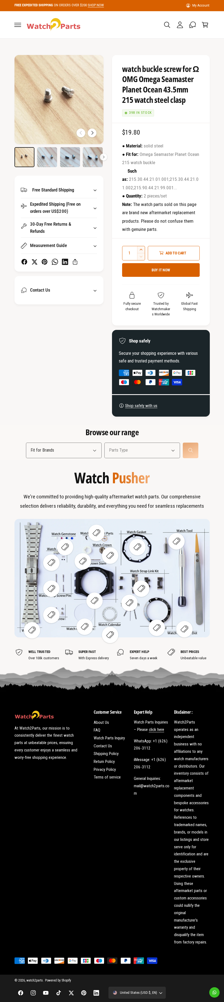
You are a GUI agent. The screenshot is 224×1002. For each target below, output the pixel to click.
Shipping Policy (106, 753)
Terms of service (107, 777)
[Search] (190, 450)
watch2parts (34, 980)
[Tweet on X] (34, 261)
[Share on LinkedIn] (65, 261)
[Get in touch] (192, 24)
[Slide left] (80, 133)
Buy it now (161, 270)
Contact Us (103, 745)
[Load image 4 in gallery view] (93, 157)
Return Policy (104, 761)
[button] (17, 24)
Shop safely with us (141, 405)
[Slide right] (92, 133)
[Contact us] (214, 992)
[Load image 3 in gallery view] (70, 157)
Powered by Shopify (58, 980)
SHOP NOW (96, 5)
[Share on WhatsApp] (54, 261)
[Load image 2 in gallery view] (47, 157)
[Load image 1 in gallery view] (24, 157)
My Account (201, 5)
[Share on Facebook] (24, 261)
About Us (101, 722)
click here (156, 729)
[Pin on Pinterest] (44, 261)
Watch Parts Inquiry (109, 738)
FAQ (97, 730)
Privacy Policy (105, 769)
